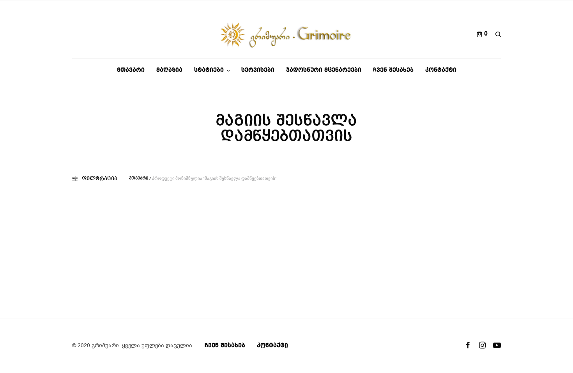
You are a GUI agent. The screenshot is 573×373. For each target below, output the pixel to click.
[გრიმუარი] (286, 34)
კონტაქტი (272, 346)
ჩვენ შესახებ (225, 346)
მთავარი (138, 178)
